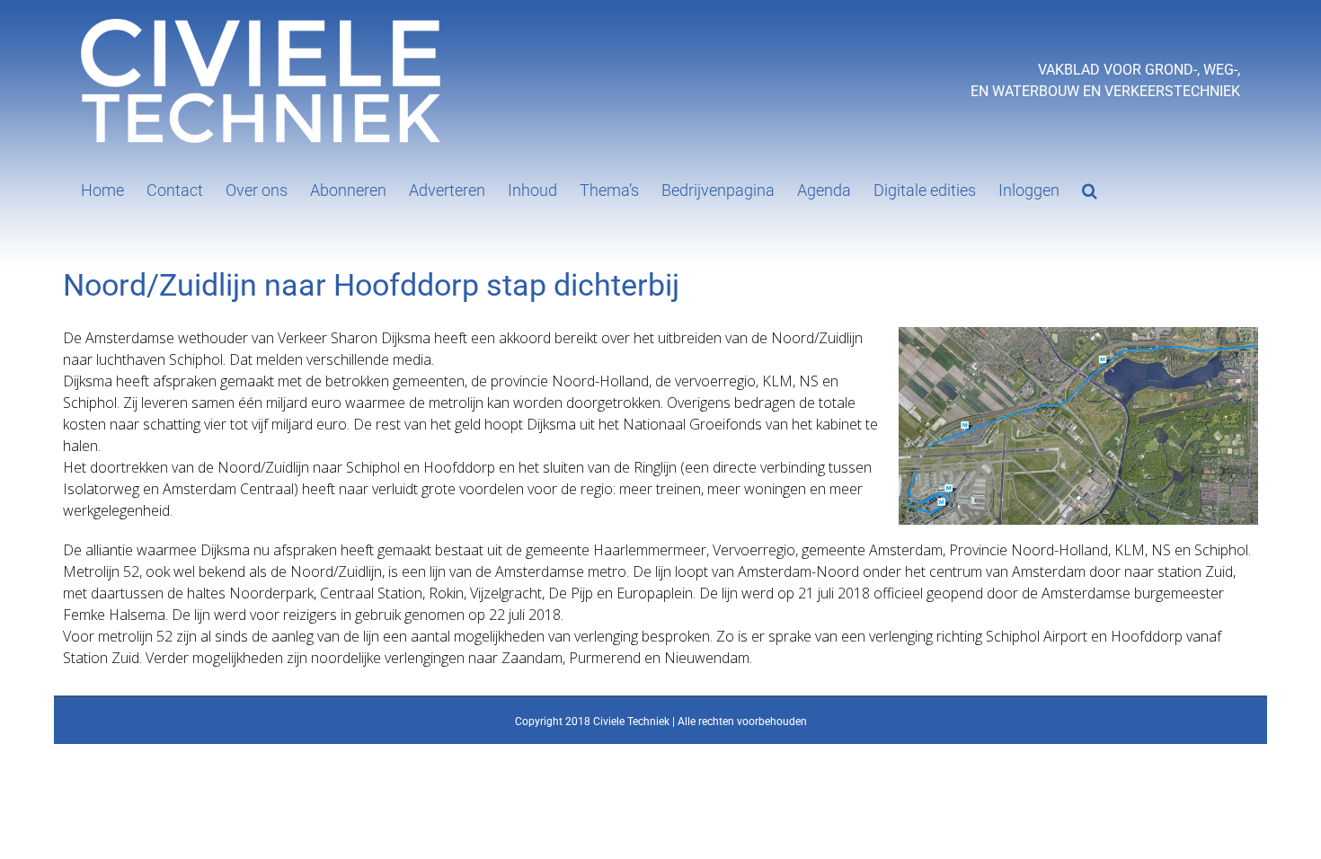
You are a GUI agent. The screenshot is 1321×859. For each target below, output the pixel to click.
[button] (1089, 189)
